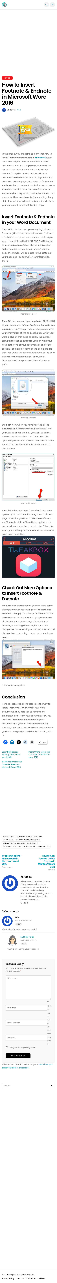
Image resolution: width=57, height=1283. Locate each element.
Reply (19, 924)
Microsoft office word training (37, 847)
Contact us (31, 1278)
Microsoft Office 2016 (13, 847)
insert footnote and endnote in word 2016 (20, 843)
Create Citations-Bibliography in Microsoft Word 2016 (11, 861)
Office (7, 78)
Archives (41, 1278)
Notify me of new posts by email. (23, 1047)
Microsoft (40, 157)
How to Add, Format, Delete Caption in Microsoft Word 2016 (46, 862)
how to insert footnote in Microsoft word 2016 (22, 840)
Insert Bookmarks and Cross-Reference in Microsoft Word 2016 (12, 764)
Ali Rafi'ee (11, 110)
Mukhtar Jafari (27, 937)
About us (20, 1278)
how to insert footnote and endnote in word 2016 (23, 836)
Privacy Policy (8, 1278)
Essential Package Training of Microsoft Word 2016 (11, 755)
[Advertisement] (28, 46)
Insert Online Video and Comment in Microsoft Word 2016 (39, 755)
